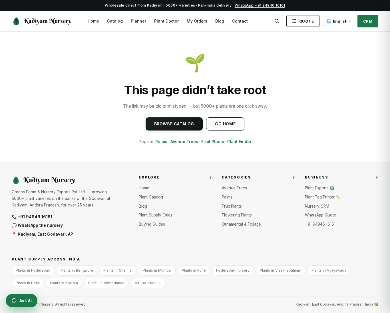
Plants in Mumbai (157, 270)
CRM (368, 21)
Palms (161, 141)
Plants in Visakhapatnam (280, 270)
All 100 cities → (148, 283)
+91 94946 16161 (320, 224)
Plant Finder (239, 141)
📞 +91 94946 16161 (32, 216)
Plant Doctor (166, 21)
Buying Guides (152, 224)
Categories (258, 177)
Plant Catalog (151, 197)
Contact (240, 21)
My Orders (197, 21)
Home (93, 21)
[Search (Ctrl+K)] (277, 21)
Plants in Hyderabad (33, 270)
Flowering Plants (237, 215)
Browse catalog (174, 123)
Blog (219, 21)
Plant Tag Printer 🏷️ (323, 197)
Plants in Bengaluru (77, 270)
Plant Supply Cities (155, 215)
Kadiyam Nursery (47, 21)
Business (341, 177)
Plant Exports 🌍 (320, 188)
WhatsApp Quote (320, 215)
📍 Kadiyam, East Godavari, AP (42, 234)
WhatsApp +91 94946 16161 (260, 5)
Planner (138, 21)
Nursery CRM (317, 206)
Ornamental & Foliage (241, 224)
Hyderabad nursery (233, 270)
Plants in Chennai (117, 270)
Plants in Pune (194, 270)
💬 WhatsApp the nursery (37, 225)
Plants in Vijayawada (328, 270)
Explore (175, 177)
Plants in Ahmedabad (106, 283)
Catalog (115, 21)
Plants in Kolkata (64, 283)
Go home (225, 123)
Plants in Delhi (28, 283)
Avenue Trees (184, 141)
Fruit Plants (212, 141)
